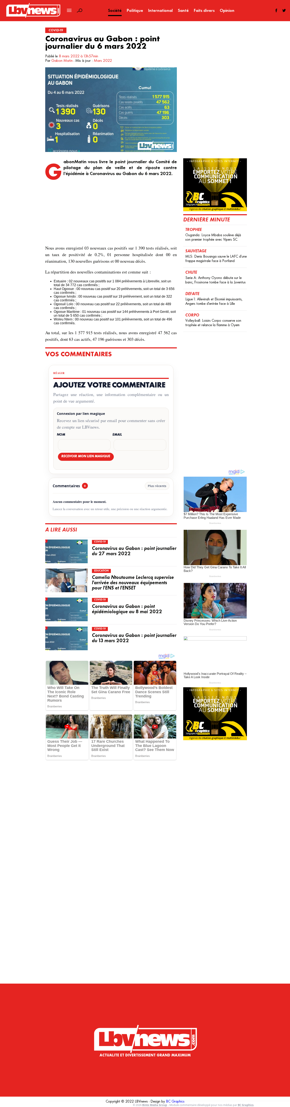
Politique (135, 11)
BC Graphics (175, 1101)
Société (115, 11)
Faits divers (204, 11)
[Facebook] (276, 10)
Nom (61, 434)
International (160, 11)
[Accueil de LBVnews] (33, 17)
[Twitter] (284, 10)
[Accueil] (145, 1030)
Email (117, 434)
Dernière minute (206, 220)
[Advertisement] (111, 210)
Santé (183, 11)
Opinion (227, 11)
